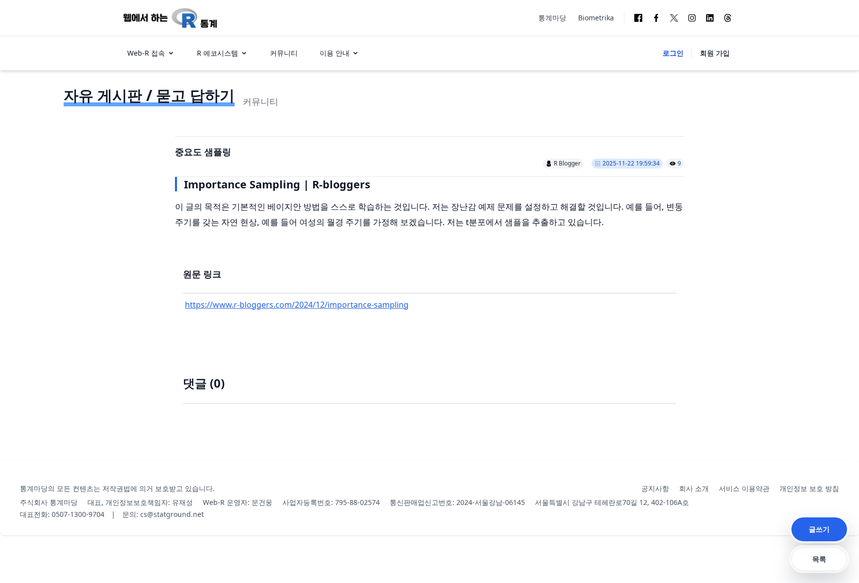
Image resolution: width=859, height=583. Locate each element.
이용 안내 (334, 53)
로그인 (673, 53)
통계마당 (552, 17)
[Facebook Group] (638, 18)
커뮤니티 (284, 53)
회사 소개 (694, 488)
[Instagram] (692, 18)
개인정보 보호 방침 (809, 488)
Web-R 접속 (146, 53)
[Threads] (728, 18)
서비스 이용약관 (744, 488)
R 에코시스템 (217, 53)
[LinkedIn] (710, 18)
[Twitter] (674, 18)
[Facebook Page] (656, 18)
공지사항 (655, 488)
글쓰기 (819, 529)
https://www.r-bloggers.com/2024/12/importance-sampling (297, 304)
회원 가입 (715, 53)
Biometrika (596, 17)
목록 (819, 559)
